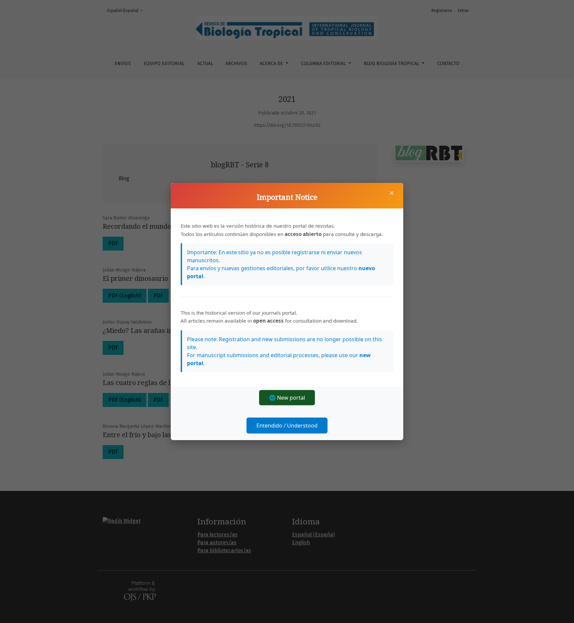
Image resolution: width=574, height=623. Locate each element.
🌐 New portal (287, 397)
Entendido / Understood (287, 425)
